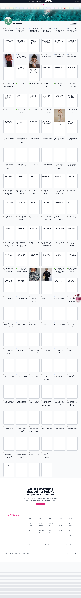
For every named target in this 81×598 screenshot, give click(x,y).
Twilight (50, 535)
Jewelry (60, 525)
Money (50, 528)
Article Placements (49, 544)
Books (40, 518)
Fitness (60, 520)
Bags (32, 8)
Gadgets (40, 523)
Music (45, 8)
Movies (7, 8)
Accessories (31, 516)
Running (70, 530)
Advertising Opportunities (66, 544)
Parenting (52, 8)
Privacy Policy (48, 547)
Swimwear (71, 532)
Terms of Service (64, 547)
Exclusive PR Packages (33, 547)
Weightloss (71, 535)
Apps (48, 8)
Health (30, 525)
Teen (30, 535)
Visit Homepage (40, 504)
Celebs (50, 518)
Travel (57, 8)
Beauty (11, 8)
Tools (30, 537)
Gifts (60, 523)
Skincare (40, 532)
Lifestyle (25, 8)
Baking (60, 516)
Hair (29, 8)
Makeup (71, 8)
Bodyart (41, 8)
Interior (50, 525)
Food (35, 8)
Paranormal (76, 8)
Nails (60, 8)
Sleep (38, 8)
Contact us (31, 544)
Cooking (63, 8)
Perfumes (60, 530)
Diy (39, 520)
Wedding (67, 8)
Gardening (3, 8)
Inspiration (41, 525)
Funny (18, 8)
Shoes (30, 532)
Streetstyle (61, 532)
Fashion (21, 8)
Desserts (70, 518)
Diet (14, 8)
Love (30, 528)
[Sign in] (79, 5)
